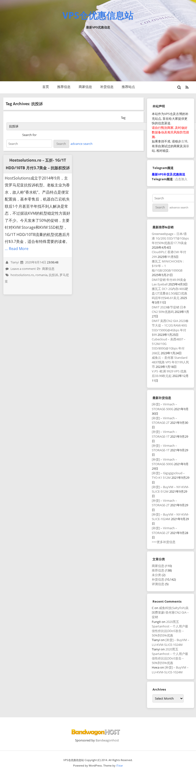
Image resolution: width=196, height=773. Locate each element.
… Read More (16, 248)
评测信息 (158, 584)
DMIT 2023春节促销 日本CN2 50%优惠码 (169, 309)
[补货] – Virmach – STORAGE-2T (164, 420)
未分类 (156, 575)
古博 (184, 141)
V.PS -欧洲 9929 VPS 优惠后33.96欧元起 (169, 373)
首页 (45, 86)
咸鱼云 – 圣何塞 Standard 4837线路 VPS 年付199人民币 (170, 362)
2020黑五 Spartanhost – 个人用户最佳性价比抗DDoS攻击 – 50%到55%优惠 (170, 629)
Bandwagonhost (107, 740)
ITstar (119, 765)
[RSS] (187, 87)
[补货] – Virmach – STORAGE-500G (164, 406)
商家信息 (85, 86)
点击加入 (181, 179)
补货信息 (107, 86)
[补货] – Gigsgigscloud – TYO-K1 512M (168, 475)
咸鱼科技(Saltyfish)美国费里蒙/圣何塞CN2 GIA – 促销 (170, 612)
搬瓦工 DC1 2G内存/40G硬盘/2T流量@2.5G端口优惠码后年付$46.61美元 (170, 293)
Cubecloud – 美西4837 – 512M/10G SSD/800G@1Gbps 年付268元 (168, 346)
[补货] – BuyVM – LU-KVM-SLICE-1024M (170, 642)
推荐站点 (128, 86)
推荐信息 (64, 86)
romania (41, 275)
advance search (82, 144)
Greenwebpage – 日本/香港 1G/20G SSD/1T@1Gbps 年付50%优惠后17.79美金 (170, 238)
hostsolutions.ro (22, 275)
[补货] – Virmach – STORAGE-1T (164, 434)
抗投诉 (53, 275)
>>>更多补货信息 (163, 542)
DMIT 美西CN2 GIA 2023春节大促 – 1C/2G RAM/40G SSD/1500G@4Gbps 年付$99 (170, 328)
